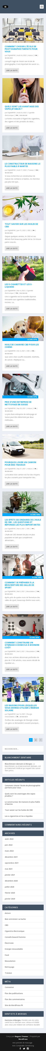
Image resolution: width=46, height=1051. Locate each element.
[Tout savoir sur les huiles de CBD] (23, 208)
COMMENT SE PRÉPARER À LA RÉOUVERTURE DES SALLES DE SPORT (19, 585)
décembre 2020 (11, 881)
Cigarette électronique (14, 931)
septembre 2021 (12, 863)
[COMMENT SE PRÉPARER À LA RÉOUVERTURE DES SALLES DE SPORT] (23, 566)
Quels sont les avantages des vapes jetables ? (22, 107)
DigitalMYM (11, 55)
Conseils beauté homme (15, 937)
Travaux (31, 170)
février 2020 (10, 893)
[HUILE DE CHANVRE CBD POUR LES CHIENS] (23, 328)
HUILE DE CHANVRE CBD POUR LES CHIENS (22, 346)
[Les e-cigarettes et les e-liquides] (23, 268)
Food (7, 955)
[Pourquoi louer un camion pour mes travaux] (23, 446)
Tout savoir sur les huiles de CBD (21, 225)
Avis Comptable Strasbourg (23, 1045)
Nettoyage (9, 967)
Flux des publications (14, 993)
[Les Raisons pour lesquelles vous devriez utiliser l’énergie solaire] (23, 689)
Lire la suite (12, 70)
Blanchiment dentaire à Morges (18, 764)
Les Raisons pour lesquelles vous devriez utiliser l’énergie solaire (22, 708)
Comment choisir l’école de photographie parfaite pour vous (21, 49)
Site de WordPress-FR (14, 1005)
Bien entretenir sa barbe (15, 919)
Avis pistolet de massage (22, 1043)
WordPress (23, 1039)
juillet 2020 (9, 887)
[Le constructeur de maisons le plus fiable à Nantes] (23, 148)
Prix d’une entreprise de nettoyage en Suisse (18, 403)
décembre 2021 (11, 857)
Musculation (30, 591)
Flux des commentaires (15, 999)
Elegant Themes (21, 1036)
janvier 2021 (10, 875)
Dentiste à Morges (13, 1020)
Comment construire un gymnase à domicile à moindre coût (22, 645)
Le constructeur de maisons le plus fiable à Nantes (22, 165)
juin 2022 (8, 845)
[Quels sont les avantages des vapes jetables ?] (23, 90)
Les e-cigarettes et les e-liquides (18, 285)
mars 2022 (9, 851)
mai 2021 (9, 869)
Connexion (9, 987)
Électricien (9, 943)
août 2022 (9, 839)
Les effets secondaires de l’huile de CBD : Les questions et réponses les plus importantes (23, 522)
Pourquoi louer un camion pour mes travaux (20, 463)
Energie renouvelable (14, 949)
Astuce (30, 55)
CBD (28, 230)
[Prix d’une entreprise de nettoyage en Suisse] (23, 386)
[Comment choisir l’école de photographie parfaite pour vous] (23, 30)
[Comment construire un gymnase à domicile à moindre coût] (23, 626)
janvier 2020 (10, 899)
